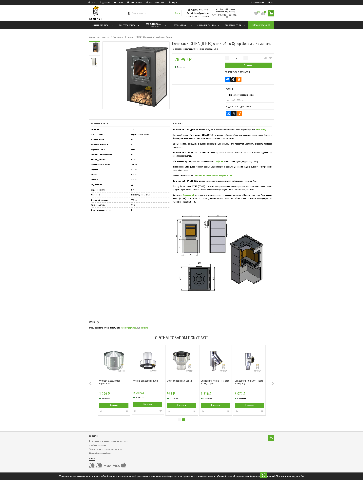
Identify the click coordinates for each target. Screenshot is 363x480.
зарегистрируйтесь (129, 328)
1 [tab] (179, 419)
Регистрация (258, 2)
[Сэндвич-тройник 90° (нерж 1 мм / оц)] (249, 361)
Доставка (106, 2)
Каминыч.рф (188, 195)
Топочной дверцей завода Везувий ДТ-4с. (213, 175)
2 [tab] (183, 419)
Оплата (120, 2)
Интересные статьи (156, 2)
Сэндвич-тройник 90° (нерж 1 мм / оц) (249, 382)
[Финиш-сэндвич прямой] (148, 361)
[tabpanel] (249, 380)
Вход (272, 2)
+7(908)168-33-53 (199, 9)
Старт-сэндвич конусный (179, 380)
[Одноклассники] (238, 79)
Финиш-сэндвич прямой (145, 380)
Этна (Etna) (261, 129)
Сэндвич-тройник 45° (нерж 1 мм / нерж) (215, 382)
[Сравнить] (265, 58)
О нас (92, 2)
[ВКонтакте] (227, 79)
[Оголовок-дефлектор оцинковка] (114, 361)
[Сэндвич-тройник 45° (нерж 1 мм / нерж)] (216, 361)
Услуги (174, 2)
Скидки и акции (135, 2)
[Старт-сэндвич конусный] (182, 361)
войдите (144, 328)
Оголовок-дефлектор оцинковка (109, 382)
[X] (233, 79)
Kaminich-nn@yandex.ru (197, 13)
